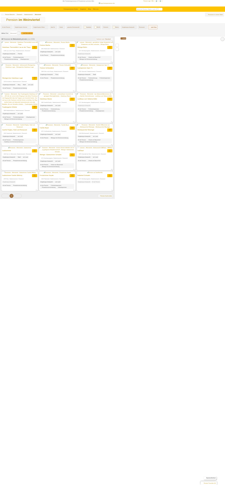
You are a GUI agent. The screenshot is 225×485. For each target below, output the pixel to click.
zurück (124, 38)
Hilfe (152, 1)
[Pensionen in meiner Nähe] (117, 49)
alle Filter (154, 27)
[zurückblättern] (5, 43)
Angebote (83, 9)
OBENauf (80, 150)
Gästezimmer (6, 150)
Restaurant (142, 27)
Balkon (117, 27)
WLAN (98, 27)
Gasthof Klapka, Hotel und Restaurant (14, 130)
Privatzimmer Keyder (47, 175)
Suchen (161, 9)
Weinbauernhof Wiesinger (85, 130)
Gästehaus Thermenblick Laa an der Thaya (16, 47)
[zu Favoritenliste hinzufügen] (3, 43)
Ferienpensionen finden (71, 9)
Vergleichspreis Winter (39, 27)
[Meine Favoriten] (102, 9)
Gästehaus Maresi (46, 99)
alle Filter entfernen (28, 33)
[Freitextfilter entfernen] (158, 9)
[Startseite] (2, 14)
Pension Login (147, 1)
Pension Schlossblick (47, 68)
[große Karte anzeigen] (117, 45)
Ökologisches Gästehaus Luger (12, 78)
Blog (89, 9)
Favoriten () (210, 483)
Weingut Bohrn (82, 47)
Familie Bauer (44, 128)
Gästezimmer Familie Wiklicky (12, 175)
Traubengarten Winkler (9, 107)
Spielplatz (88, 27)
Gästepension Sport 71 (84, 68)
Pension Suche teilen (106, 196)
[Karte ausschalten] (222, 39)
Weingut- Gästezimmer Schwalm (50, 154)
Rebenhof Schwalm (83, 175)
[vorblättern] (33, 43)
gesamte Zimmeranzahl (73, 27)
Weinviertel (13, 33)
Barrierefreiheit (211, 478)
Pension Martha (45, 45)
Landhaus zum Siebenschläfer (87, 99)
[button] (5, 196)
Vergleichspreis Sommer (21, 27)
